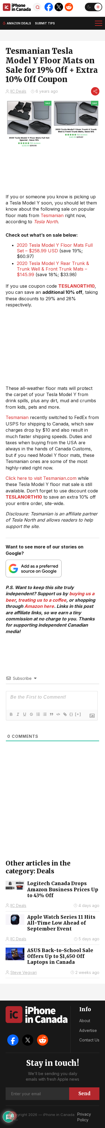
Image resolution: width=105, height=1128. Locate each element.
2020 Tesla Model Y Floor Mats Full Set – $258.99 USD (55, 247)
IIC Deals (18, 91)
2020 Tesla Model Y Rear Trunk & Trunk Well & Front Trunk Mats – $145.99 (53, 269)
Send (84, 1093)
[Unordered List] (44, 714)
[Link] (64, 714)
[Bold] (11, 714)
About (84, 1020)
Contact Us (89, 1040)
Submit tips (45, 23)
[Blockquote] (51, 714)
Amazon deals (19, 23)
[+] (78, 714)
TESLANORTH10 (76, 286)
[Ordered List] (37, 714)
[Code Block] (58, 714)
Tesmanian (52, 215)
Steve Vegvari (23, 972)
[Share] (95, 91)
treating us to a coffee (42, 600)
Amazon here (39, 606)
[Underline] (24, 714)
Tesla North (46, 221)
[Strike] (31, 714)
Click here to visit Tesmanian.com (41, 478)
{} (71, 714)
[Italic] (17, 714)
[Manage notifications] (12, 1115)
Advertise (88, 1030)
